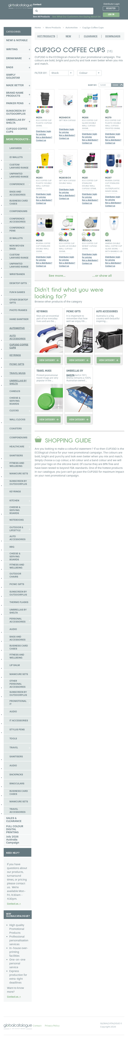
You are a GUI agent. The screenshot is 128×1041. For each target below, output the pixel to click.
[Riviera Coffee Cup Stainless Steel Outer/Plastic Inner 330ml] (114, 159)
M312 (108, 240)
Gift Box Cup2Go (67, 120)
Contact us (14, 903)
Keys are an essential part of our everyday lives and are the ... (47, 318)
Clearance (91, 36)
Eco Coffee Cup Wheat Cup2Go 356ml (90, 246)
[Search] (36, 10)
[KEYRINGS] (49, 338)
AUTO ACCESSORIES (107, 311)
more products (53, 27)
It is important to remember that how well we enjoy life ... (77, 318)
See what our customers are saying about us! (76, 16)
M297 (108, 177)
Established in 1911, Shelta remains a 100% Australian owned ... (78, 378)
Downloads (112, 36)
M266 (85, 117)
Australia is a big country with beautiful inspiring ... (108, 318)
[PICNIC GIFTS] (79, 338)
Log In (111, 14)
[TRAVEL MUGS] (49, 397)
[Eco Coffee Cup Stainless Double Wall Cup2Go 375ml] (90, 159)
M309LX (64, 240)
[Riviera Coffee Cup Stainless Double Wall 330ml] (44, 222)
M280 (39, 177)
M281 (85, 177)
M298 (39, 240)
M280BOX (65, 177)
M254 (39, 117)
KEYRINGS (42, 311)
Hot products (46, 36)
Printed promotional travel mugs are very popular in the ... (47, 378)
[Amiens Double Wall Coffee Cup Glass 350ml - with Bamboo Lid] (114, 222)
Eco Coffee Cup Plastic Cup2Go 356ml (44, 123)
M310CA (87, 240)
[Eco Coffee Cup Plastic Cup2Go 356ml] (44, 99)
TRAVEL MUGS (44, 371)
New (68, 36)
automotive (72, 27)
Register (111, 8)
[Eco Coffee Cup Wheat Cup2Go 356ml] (90, 222)
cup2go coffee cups (93, 27)
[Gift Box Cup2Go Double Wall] (68, 159)
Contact (37, 4)
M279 (108, 117)
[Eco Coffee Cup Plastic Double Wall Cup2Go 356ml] (44, 159)
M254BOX (64, 117)
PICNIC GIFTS (73, 311)
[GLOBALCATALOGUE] (20, 5)
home (38, 27)
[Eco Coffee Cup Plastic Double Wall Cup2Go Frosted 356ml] (114, 99)
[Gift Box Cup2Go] (68, 99)
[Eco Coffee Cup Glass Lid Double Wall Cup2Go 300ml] (68, 222)
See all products (41, 16)
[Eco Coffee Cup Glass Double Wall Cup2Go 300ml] (90, 99)
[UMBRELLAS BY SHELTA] (79, 397)
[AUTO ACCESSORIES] (108, 338)
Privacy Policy (52, 1025)
